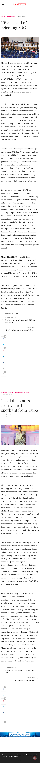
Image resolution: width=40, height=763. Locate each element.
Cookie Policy (12, 757)
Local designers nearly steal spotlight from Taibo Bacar (19, 408)
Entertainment (7, 392)
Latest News (6, 16)
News (13, 16)
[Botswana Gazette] (20, 4)
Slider (26, 392)
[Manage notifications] (35, 758)
